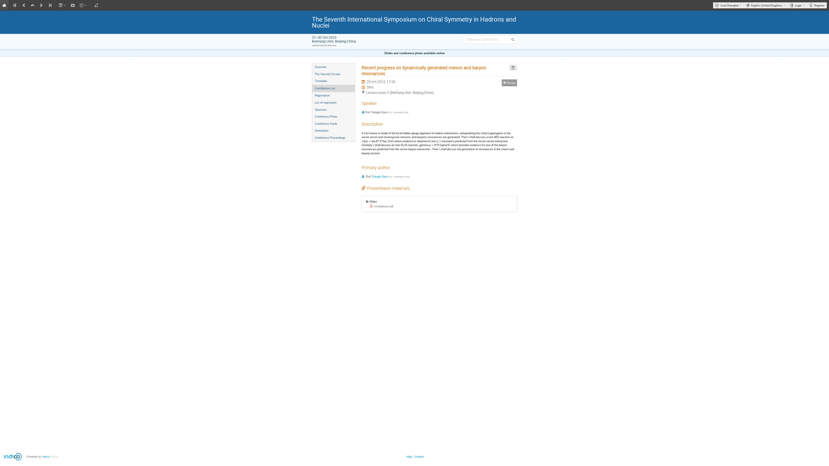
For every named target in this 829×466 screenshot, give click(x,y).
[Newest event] (49, 5)
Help (409, 456)
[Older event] (24, 5)
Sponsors (321, 109)
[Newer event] (41, 5)
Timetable (321, 81)
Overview (320, 67)
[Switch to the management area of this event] (96, 5)
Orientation (321, 130)
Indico (46, 456)
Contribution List (325, 88)
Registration (322, 95)
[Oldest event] (15, 5)
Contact (419, 456)
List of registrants (326, 102)
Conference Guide (326, 123)
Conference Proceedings (330, 137)
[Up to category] (32, 5)
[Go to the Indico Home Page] (4, 5)
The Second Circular (327, 74)
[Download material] (73, 5)
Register (819, 5)
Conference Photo (326, 116)
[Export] (62, 5)
